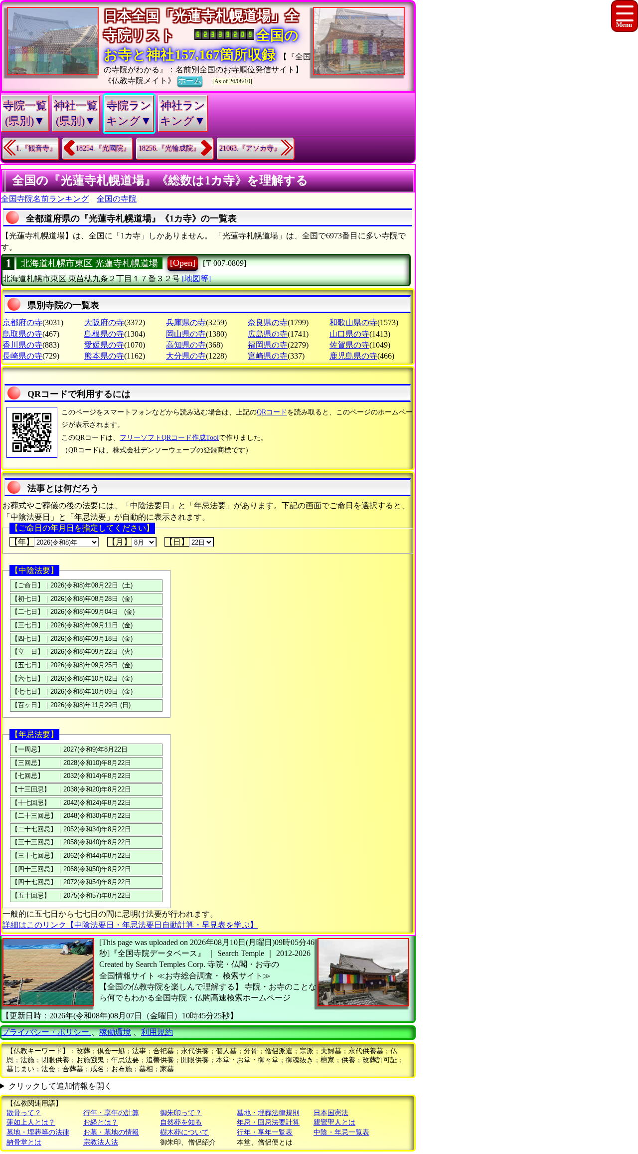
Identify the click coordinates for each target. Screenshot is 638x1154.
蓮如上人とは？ (30, 1122)
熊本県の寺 (104, 356)
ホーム (190, 80)
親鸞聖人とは (334, 1122)
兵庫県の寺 (186, 322)
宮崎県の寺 (268, 356)
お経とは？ (100, 1122)
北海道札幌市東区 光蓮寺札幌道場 (89, 263)
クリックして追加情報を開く (60, 1086)
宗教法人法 (100, 1142)
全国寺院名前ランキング (45, 198)
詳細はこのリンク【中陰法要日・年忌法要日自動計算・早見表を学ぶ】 (130, 925)
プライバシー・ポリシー (46, 1032)
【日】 (177, 542)
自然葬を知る (181, 1122)
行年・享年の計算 (111, 1113)
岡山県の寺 (186, 334)
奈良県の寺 (268, 322)
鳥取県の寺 (22, 334)
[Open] (182, 263)
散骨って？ (23, 1113)
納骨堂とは (23, 1142)
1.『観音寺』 (36, 148)
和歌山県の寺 (353, 322)
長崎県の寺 (22, 356)
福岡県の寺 (268, 345)
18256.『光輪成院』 (169, 148)
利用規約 (157, 1032)
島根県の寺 (104, 334)
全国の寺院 (117, 198)
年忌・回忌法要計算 (268, 1122)
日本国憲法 (331, 1113)
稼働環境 (115, 1032)
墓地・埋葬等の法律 (37, 1132)
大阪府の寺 (104, 322)
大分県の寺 (186, 356)
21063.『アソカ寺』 (250, 148)
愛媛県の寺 (104, 345)
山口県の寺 (349, 334)
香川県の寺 (22, 345)
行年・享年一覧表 (265, 1132)
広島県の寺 (268, 334)
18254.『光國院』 (103, 148)
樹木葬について (184, 1132)
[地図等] (196, 278)
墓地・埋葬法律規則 (268, 1113)
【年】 (22, 542)
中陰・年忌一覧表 (341, 1132)
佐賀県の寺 (349, 345)
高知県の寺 (186, 345)
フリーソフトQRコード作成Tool (169, 437)
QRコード (272, 412)
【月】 (120, 542)
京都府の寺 (22, 322)
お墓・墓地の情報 (111, 1132)
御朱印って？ (181, 1113)
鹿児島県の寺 (353, 356)
